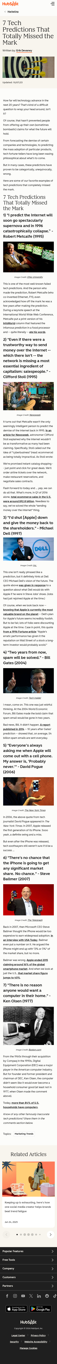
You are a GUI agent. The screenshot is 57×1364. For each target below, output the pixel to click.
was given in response (32, 585)
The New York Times (35, 810)
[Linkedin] (39, 1296)
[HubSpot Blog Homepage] (10, 3)
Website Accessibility (35, 1341)
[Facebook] (7, 1296)
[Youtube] (23, 1296)
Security (14, 1341)
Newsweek (35, 415)
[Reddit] (47, 1296)
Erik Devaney (24, 50)
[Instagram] (15, 1296)
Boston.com (35, 1049)
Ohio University (35, 277)
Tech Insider (35, 698)
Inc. (35, 565)
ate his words (37, 332)
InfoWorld (9, 323)
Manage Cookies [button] (28, 1348)
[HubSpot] (28, 1322)
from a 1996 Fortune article (19, 631)
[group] (28, 1194)
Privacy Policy (38, 1335)
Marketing (13, 11)
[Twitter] (31, 1296)
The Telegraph (35, 920)
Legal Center (18, 1335)
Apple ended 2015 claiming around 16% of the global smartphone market (25, 964)
